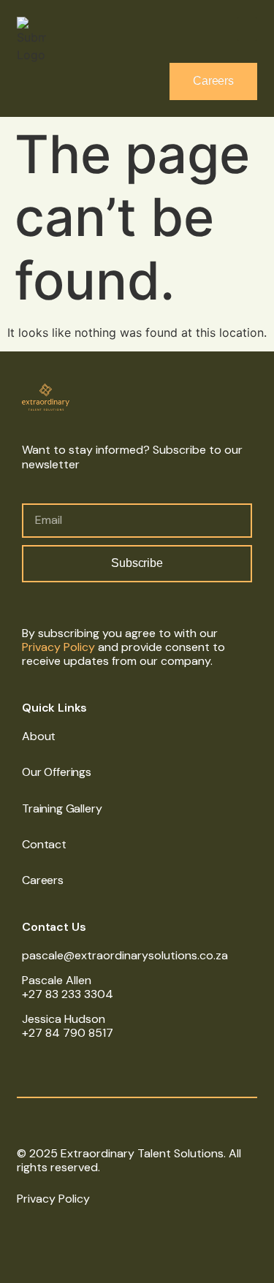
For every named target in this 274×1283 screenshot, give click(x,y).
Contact (44, 844)
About (39, 736)
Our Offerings (56, 772)
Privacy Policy (58, 647)
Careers (43, 880)
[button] (247, 29)
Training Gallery (62, 808)
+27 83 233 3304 (67, 994)
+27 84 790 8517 (67, 1032)
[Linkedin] (23, 1230)
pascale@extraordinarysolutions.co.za (125, 955)
